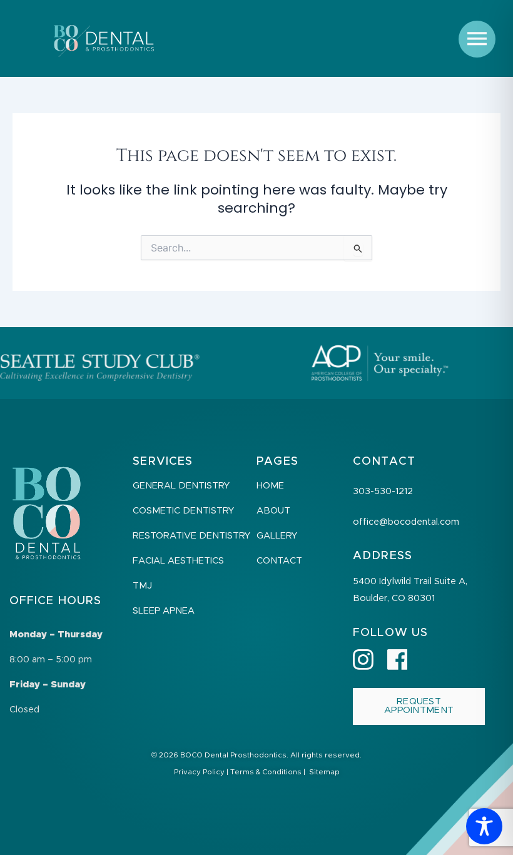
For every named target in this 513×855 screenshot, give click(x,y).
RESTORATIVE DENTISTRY (191, 535)
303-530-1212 (383, 491)
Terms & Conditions (266, 772)
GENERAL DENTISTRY (181, 485)
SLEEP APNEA (164, 610)
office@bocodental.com (406, 522)
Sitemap (324, 772)
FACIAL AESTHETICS (178, 560)
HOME (270, 485)
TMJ (142, 585)
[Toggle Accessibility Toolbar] (484, 826)
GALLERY (276, 535)
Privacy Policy (199, 772)
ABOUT (273, 510)
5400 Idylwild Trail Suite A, (410, 581)
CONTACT (279, 560)
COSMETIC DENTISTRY (183, 510)
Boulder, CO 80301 (394, 598)
